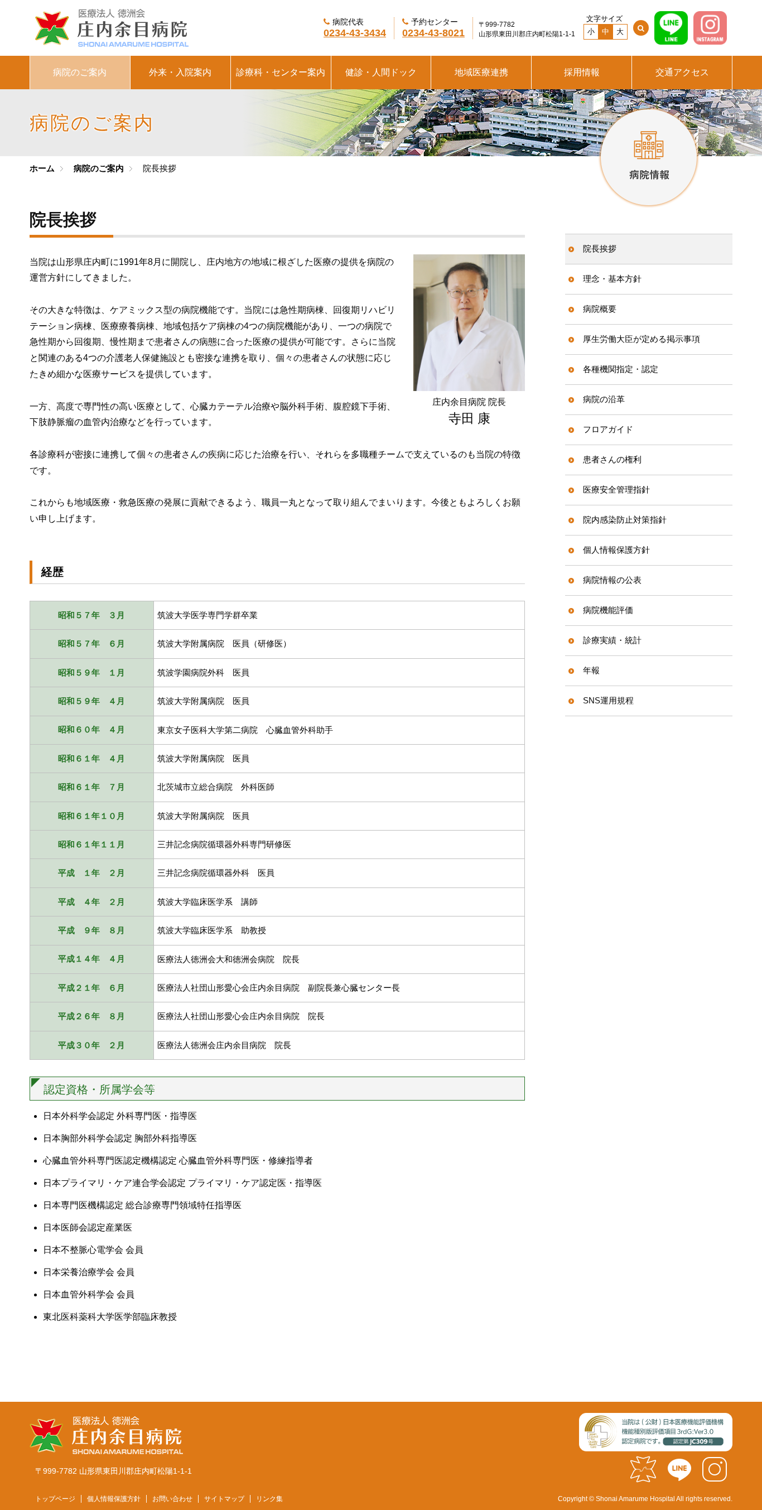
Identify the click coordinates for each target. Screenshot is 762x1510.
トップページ (55, 1499)
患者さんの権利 (612, 459)
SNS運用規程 (608, 700)
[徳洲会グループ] (643, 1478)
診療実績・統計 (612, 640)
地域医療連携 (481, 72)
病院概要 (599, 308)
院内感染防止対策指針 (625, 519)
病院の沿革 (604, 399)
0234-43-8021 (433, 32)
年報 (591, 670)
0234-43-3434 (355, 32)
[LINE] (671, 39)
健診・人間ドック (381, 72)
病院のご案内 (80, 72)
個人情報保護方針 (616, 549)
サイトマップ (224, 1499)
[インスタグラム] (715, 1478)
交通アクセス (682, 72)
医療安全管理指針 (616, 489)
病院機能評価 (608, 610)
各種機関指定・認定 (620, 369)
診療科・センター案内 (280, 72)
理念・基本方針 (612, 278)
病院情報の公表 (612, 580)
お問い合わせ (172, 1499)
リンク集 (269, 1499)
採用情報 (582, 72)
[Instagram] (710, 39)
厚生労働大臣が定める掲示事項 (641, 339)
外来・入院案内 (180, 72)
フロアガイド (608, 429)
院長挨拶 (599, 248)
